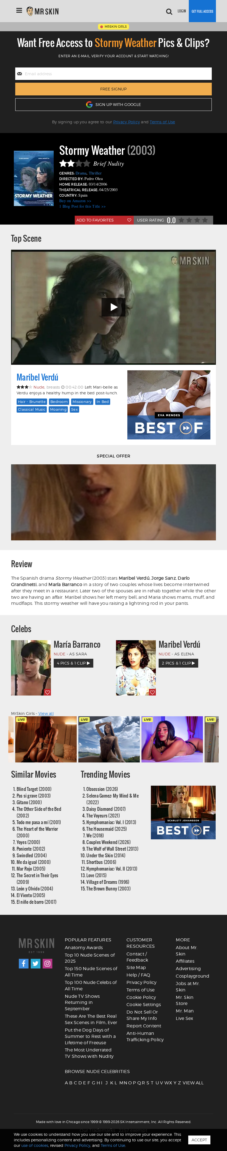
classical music (31, 409)
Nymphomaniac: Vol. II (111, 868)
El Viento (31, 895)
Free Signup (113, 89)
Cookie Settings (144, 1004)
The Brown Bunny (108, 888)
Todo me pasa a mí (39, 822)
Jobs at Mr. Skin (188, 987)
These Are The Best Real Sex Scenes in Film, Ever (91, 1019)
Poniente (31, 848)
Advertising (188, 968)
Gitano (29, 802)
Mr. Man (185, 1011)
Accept (199, 1139)
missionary (82, 401)
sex (74, 409)
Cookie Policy (141, 997)
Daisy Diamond (106, 809)
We (95, 835)
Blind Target (34, 789)
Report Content (144, 1025)
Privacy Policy (126, 121)
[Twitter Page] (35, 963)
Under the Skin (105, 855)
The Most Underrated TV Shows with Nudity (89, 1053)
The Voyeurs (103, 815)
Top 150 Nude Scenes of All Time (91, 972)
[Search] (169, 11)
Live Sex (184, 1018)
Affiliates (185, 961)
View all (46, 713)
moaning (58, 409)
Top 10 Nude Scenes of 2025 (90, 958)
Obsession (102, 789)
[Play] (113, 307)
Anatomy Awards (84, 947)
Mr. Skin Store (185, 1000)
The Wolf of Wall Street (112, 848)
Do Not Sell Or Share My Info (142, 1015)
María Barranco (77, 644)
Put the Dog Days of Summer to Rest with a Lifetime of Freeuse (90, 1036)
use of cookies (34, 1145)
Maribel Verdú (37, 377)
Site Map (136, 967)
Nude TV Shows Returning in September (82, 1003)
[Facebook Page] (24, 963)
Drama (81, 173)
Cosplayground (192, 976)
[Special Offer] (113, 502)
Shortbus (101, 862)
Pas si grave (34, 795)
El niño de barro (37, 902)
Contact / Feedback (137, 957)
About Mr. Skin (186, 951)
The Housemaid (106, 829)
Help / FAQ (138, 975)
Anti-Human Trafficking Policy (145, 1036)
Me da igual (34, 862)
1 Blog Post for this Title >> (82, 206)
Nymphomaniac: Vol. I (111, 822)
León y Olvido (35, 888)
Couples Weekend (108, 842)
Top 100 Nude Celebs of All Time (91, 985)
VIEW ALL (184, 1082)
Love (96, 875)
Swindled (32, 855)
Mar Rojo (31, 868)
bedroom (59, 401)
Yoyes (28, 842)
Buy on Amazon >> (75, 200)
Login (182, 11)
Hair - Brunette (32, 401)
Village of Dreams (107, 882)
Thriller (95, 173)
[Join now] (202, 11)
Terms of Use (162, 121)
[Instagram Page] (47, 963)
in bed (103, 401)
